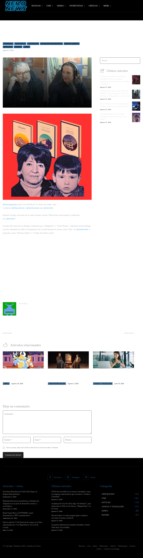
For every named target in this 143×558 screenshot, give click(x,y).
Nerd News (23, 304)
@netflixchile (82, 229)
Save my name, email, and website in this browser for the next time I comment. (32, 448)
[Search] (137, 60)
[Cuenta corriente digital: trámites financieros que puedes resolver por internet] (113, 360)
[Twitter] (86, 477)
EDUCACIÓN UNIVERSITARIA (51, 44)
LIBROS (26, 47)
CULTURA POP (33, 44)
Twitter (93, 477)
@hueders (10, 219)
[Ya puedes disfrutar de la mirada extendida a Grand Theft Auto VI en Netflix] (136, 117)
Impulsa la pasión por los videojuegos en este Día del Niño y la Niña (108, 336)
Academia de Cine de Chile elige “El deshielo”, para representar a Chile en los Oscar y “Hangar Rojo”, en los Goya (115, 93)
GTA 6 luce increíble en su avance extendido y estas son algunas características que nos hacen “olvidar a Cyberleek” (70, 494)
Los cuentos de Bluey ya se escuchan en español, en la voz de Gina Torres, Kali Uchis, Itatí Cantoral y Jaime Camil (23, 376)
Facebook (57, 477)
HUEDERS (18, 47)
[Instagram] (68, 477)
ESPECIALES (8, 47)
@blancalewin (18, 208)
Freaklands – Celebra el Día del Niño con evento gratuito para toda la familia (32, 336)
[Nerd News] (9, 309)
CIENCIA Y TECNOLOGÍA (103, 383)
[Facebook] (50, 477)
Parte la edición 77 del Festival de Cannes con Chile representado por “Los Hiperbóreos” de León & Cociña (22, 524)
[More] (82, 104)
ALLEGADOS (8, 44)
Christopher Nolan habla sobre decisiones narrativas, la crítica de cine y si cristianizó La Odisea (67, 376)
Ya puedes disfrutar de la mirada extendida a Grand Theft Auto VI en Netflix (113, 116)
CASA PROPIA (20, 44)
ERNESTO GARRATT (72, 44)
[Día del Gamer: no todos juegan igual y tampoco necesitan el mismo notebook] (136, 106)
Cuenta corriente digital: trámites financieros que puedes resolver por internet (111, 376)
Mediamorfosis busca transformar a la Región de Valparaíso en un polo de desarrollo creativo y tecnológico (21, 503)
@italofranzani (32, 208)
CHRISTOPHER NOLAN (57, 383)
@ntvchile (48, 208)
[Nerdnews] (15, 6)
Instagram (75, 477)
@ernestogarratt (10, 204)
